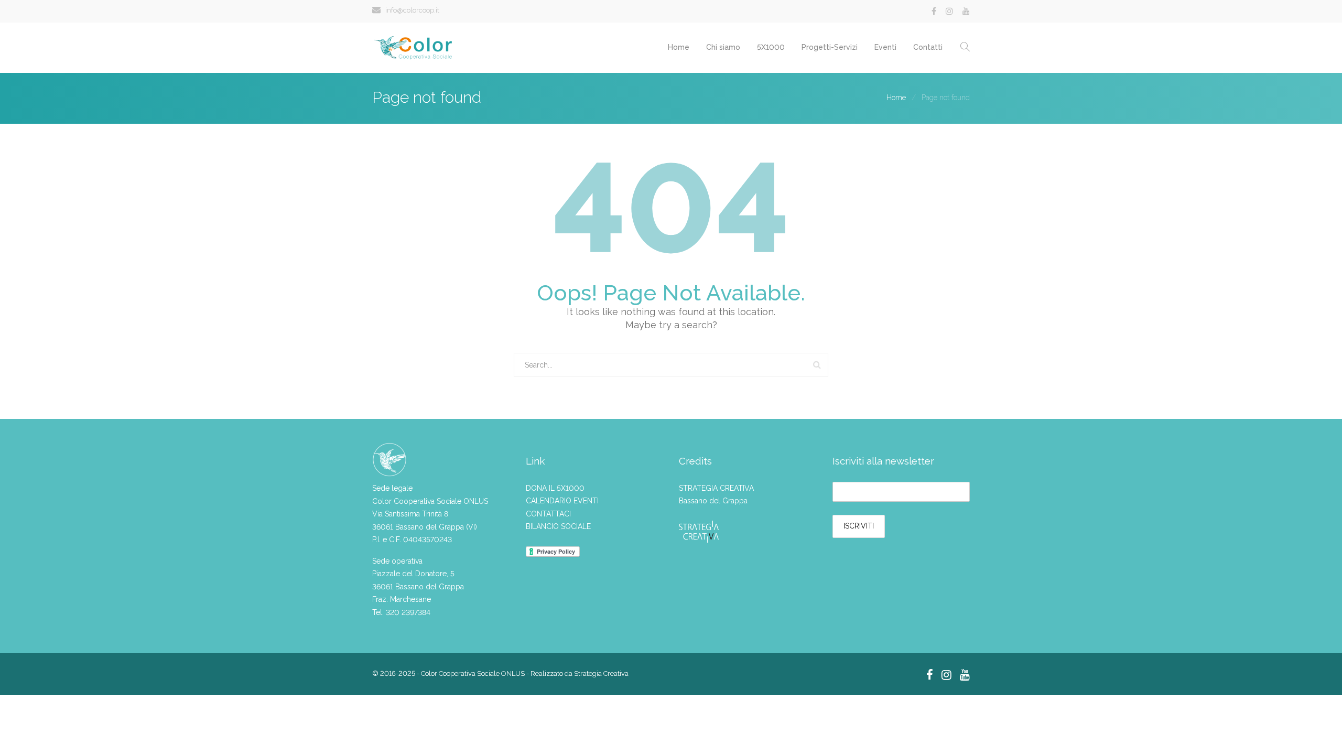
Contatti (928, 47)
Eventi (885, 47)
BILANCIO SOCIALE (558, 526)
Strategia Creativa (601, 673)
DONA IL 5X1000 (555, 488)
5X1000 (771, 47)
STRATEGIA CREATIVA (716, 488)
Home (678, 47)
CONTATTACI (548, 514)
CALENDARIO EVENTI (562, 501)
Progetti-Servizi (830, 47)
